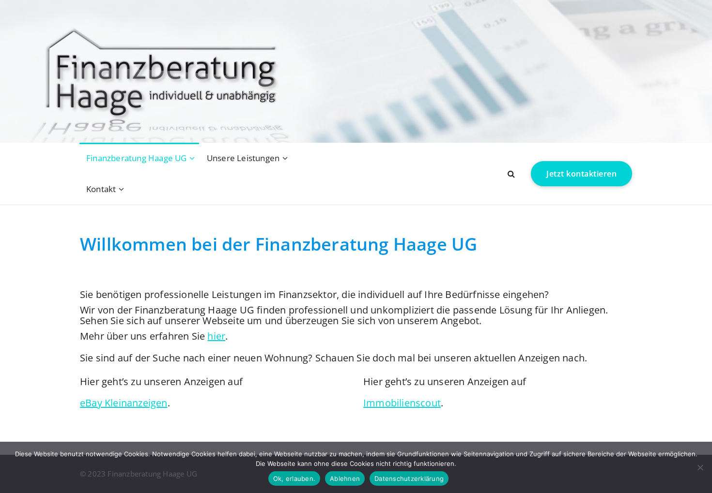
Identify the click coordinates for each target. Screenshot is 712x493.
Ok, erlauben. (294, 478)
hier (216, 336)
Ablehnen (345, 478)
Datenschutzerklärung (409, 478)
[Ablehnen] (700, 467)
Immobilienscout (402, 402)
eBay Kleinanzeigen (124, 402)
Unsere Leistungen (243, 158)
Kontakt (101, 188)
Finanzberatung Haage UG (136, 158)
